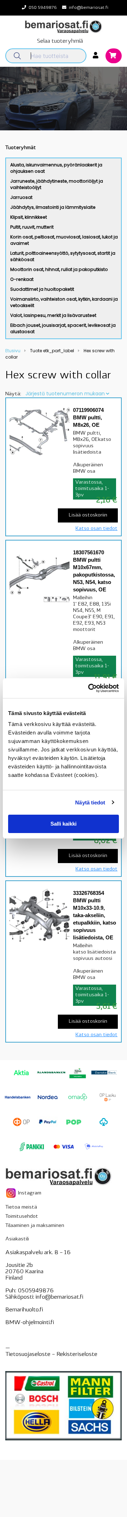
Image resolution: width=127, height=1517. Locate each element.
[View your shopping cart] (113, 56)
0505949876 (36, 1291)
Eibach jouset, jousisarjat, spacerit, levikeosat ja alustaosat (63, 328)
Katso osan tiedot (96, 528)
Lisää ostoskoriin (88, 515)
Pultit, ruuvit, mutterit (32, 227)
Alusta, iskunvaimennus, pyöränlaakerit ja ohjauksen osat (56, 168)
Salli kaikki (63, 824)
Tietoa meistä (21, 1207)
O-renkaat (22, 279)
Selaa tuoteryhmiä (60, 41)
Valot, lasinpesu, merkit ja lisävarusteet (53, 315)
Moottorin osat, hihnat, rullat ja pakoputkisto (59, 269)
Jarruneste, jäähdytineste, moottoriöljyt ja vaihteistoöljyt (56, 184)
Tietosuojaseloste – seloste (51, 1354)
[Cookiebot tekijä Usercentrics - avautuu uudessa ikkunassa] (89, 688)
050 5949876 (43, 8)
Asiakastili (17, 1239)
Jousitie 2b (19, 1265)
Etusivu (12, 351)
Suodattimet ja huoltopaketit (42, 289)
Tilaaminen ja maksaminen (34, 1225)
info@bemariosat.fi (88, 8)
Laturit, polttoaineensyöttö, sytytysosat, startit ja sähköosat (62, 256)
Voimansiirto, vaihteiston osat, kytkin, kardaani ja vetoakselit (64, 302)
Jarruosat (21, 197)
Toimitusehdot (21, 1216)
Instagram (29, 1193)
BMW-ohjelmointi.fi (29, 1323)
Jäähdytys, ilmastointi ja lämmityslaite (53, 207)
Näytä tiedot (90, 802)
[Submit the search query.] (17, 55)
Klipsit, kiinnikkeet (28, 217)
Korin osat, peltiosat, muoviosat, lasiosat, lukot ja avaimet (64, 240)
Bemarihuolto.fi (24, 1310)
